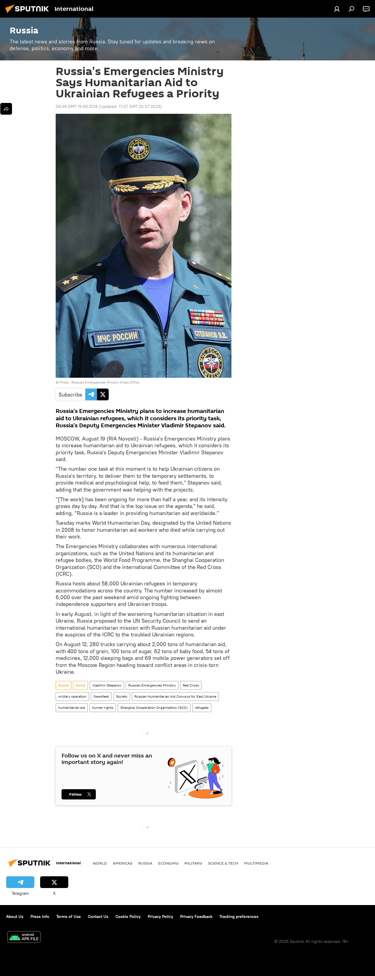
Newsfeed (101, 696)
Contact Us (98, 916)
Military (193, 863)
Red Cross (191, 685)
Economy (168, 863)
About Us (14, 916)
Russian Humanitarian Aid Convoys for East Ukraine (175, 696)
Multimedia (256, 863)
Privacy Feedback (196, 916)
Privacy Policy (160, 916)
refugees (202, 707)
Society (121, 696)
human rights (102, 707)
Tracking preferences (238, 916)
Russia (63, 685)
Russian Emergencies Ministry (152, 685)
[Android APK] (24, 937)
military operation (72, 696)
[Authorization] (337, 9)
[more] (6, 109)
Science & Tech (223, 863)
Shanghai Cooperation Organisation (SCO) (154, 707)
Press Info (39, 916)
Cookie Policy (128, 916)
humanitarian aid (71, 707)
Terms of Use (68, 916)
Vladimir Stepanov (106, 685)
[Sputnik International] (28, 13)
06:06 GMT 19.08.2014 (77, 106)
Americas (122, 863)
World (80, 685)
